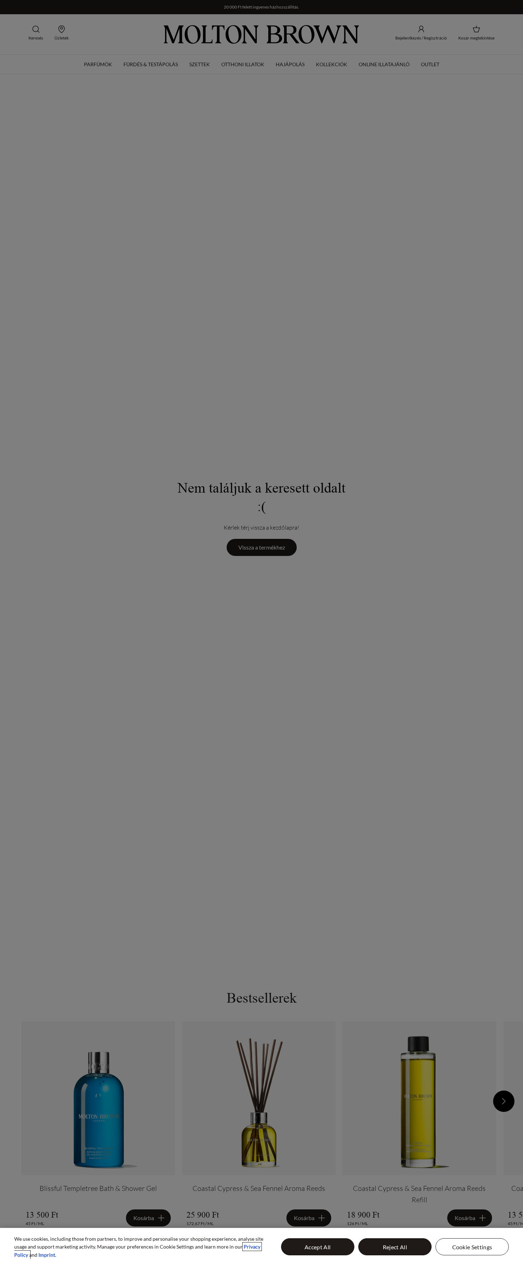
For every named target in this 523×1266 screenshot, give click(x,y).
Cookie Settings (472, 1247)
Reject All (395, 1247)
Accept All (318, 1247)
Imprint (46, 1255)
